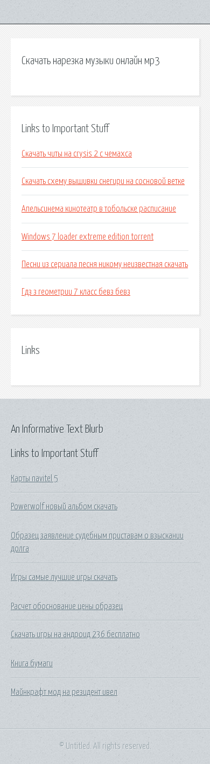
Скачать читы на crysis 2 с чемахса (77, 153)
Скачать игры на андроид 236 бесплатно (75, 634)
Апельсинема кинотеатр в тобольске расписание (99, 208)
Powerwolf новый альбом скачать (64, 506)
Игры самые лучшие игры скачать (64, 577)
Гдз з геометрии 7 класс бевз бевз (76, 292)
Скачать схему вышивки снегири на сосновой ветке (103, 181)
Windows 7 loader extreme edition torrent (87, 237)
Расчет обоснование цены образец (67, 606)
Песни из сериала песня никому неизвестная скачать (105, 264)
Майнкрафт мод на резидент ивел (64, 692)
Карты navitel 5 (34, 478)
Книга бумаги (32, 663)
